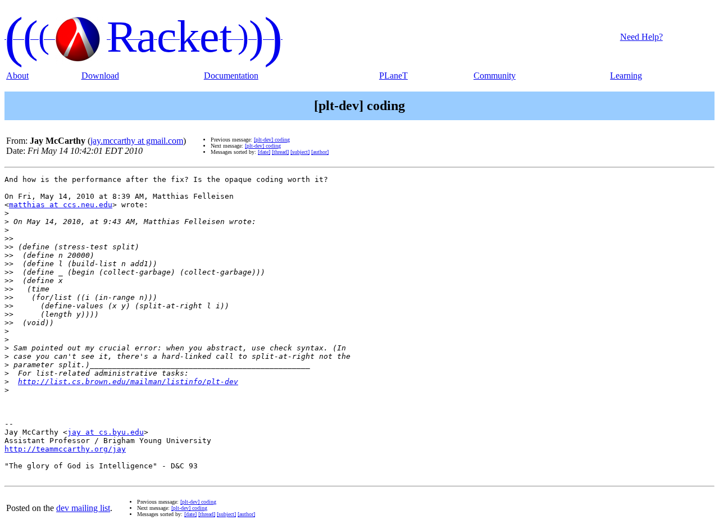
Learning (626, 75)
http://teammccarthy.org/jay (65, 449)
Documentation (231, 75)
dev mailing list (83, 508)
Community (495, 75)
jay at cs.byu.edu (105, 432)
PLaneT (393, 75)
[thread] (280, 152)
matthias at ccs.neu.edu (60, 204)
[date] (264, 152)
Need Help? (641, 37)
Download (100, 75)
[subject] (300, 152)
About (17, 75)
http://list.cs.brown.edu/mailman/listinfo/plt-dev (128, 381)
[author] (320, 152)
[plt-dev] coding (272, 139)
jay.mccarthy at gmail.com (136, 140)
